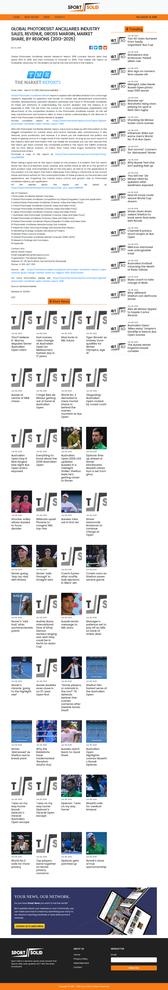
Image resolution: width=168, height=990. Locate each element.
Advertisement (81, 963)
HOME (17, 17)
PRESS (47, 17)
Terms (77, 954)
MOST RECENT (31, 17)
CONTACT (60, 17)
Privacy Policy (81, 958)
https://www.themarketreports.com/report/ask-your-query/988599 (47, 187)
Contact (78, 967)
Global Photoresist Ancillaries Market (30, 95)
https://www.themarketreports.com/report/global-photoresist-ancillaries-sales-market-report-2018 (59, 122)
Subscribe (134, 967)
